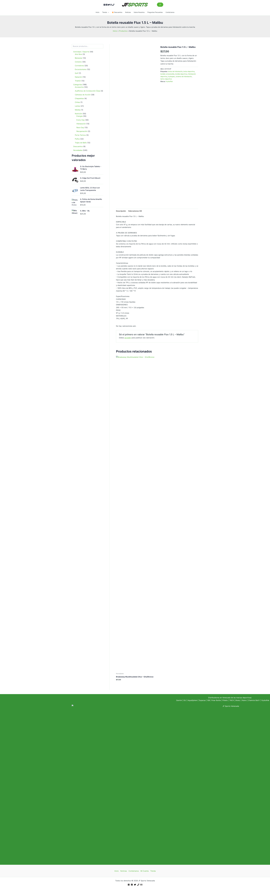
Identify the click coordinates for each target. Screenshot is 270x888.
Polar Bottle (216, 700)
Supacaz (202, 700)
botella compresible (167, 74)
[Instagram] (104, 5)
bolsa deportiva (188, 71)
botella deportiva (181, 74)
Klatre (244, 700)
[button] (108, 12)
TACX (231, 700)
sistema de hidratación (184, 76)
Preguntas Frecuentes (155, 12)
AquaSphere (192, 700)
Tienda (104, 12)
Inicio (97, 12)
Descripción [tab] (121, 211)
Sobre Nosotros (139, 12)
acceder (128, 338)
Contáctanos (170, 12)
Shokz (237, 700)
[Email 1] (111, 5)
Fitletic (225, 700)
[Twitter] (109, 5)
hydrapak (171, 76)
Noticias (128, 12)
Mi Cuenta (144, 871)
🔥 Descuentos (117, 12)
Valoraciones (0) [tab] (135, 211)
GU (185, 700)
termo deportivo (166, 79)
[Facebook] (107, 5)
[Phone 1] (113, 5)
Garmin (179, 700)
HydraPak (169, 81)
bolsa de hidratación (175, 71)
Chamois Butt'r (254, 700)
